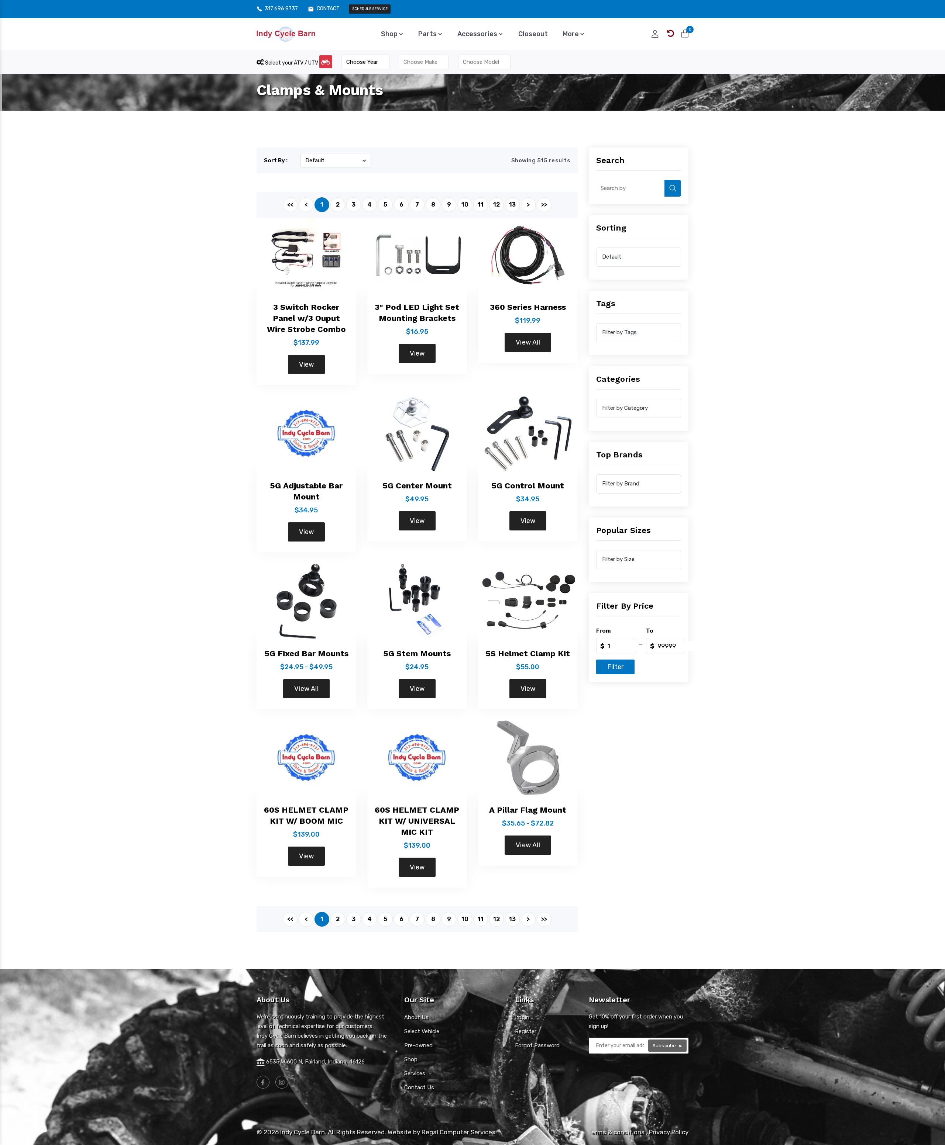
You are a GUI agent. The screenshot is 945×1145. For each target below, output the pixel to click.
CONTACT (328, 8)
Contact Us (419, 1087)
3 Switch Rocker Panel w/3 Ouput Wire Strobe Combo (306, 318)
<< (290, 204)
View (306, 364)
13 (512, 204)
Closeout (533, 34)
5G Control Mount (527, 485)
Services (414, 1073)
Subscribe (665, 1045)
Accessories (478, 34)
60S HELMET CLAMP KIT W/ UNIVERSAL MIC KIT (417, 821)
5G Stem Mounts (417, 653)
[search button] (672, 188)
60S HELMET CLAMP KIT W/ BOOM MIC (306, 815)
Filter (615, 667)
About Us (416, 1017)
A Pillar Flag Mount (527, 809)
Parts (428, 34)
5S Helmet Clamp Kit (527, 653)
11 (481, 204)
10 (464, 204)
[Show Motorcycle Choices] (325, 61)
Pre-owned (418, 1045)
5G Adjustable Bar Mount (306, 491)
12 (496, 204)
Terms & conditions (616, 1132)
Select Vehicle (421, 1031)
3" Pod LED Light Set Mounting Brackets (417, 312)
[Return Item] (670, 34)
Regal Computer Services (458, 1132)
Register (525, 1031)
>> (544, 204)
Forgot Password (537, 1045)
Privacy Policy (668, 1132)
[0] (684, 34)
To (649, 630)
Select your (291, 63)
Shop (390, 34)
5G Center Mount (417, 485)
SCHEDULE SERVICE (370, 9)
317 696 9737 (281, 8)
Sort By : (276, 160)
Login (522, 1017)
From (603, 630)
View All (528, 342)
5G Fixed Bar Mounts (306, 653)
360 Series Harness (528, 307)
